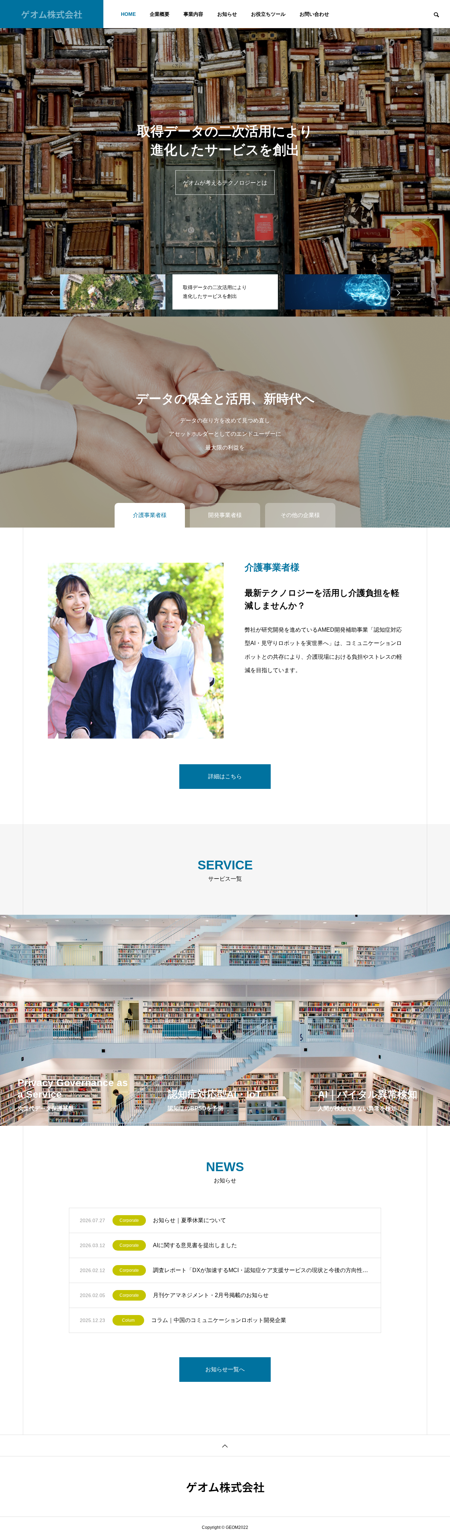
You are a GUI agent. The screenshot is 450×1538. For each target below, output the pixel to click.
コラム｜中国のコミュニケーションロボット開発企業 (218, 1320)
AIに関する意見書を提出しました (195, 1245)
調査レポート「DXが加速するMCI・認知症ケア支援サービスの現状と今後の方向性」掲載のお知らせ (261, 1270)
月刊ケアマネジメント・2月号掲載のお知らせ (211, 1295)
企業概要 (159, 14)
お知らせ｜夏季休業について (189, 1220)
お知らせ (227, 14)
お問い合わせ (314, 14)
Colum (128, 1320)
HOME (128, 14)
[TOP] (225, 1445)
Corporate (129, 1220)
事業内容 (193, 14)
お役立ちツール (268, 14)
